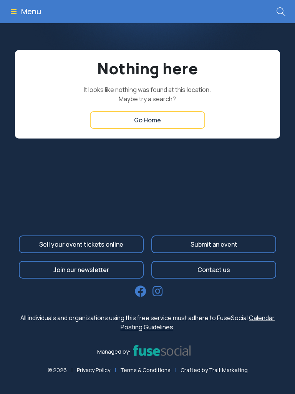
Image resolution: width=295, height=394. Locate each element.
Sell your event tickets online (81, 244)
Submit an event (214, 244)
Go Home (147, 120)
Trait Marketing (228, 370)
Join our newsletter (81, 269)
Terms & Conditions (145, 370)
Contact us (213, 269)
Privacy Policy (93, 370)
